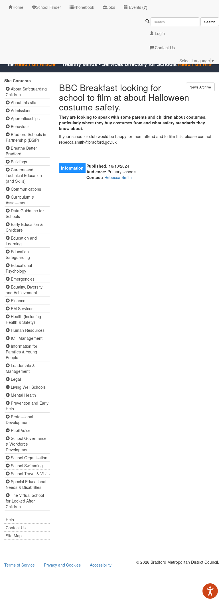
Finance (17, 300)
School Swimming (26, 465)
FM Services (21, 308)
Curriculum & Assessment (20, 199)
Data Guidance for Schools (25, 213)
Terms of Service (19, 565)
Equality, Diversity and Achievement (24, 289)
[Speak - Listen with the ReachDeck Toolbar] (210, 591)
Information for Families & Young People (21, 351)
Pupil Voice (20, 430)
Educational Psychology (19, 268)
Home (18, 7)
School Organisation (28, 457)
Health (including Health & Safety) (23, 319)
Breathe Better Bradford (21, 151)
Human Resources (27, 330)
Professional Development (19, 419)
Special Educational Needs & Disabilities (26, 484)
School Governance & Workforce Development (26, 443)
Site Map (14, 535)
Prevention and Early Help (27, 405)
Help (10, 519)
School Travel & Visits (30, 473)
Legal (15, 379)
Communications (25, 189)
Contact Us (164, 47)
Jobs (111, 7)
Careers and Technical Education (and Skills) (24, 175)
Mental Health (23, 395)
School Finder (48, 7)
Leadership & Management (20, 368)
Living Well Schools (28, 387)
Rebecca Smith (118, 177)
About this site (23, 102)
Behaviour (19, 126)
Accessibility (100, 565)
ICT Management (26, 338)
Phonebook (84, 7)
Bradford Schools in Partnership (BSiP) (26, 137)
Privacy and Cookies (62, 565)
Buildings (18, 161)
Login (159, 33)
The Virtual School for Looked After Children (25, 500)
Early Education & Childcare (24, 227)
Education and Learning (21, 240)
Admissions (20, 110)
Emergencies (22, 279)
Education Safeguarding (18, 254)
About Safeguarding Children (26, 91)
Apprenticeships (25, 118)
